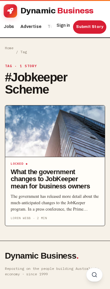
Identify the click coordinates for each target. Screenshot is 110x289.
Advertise (31, 26)
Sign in (63, 25)
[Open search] (94, 275)
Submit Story (89, 27)
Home (9, 48)
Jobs (9, 26)
